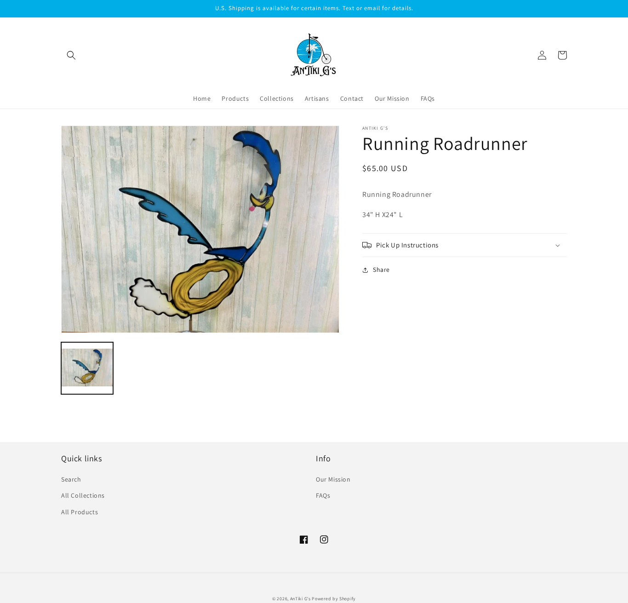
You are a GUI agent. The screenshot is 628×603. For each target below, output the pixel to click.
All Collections (83, 495)
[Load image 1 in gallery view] (87, 368)
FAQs (323, 495)
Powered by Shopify (334, 599)
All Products (79, 512)
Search (71, 479)
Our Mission (333, 479)
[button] (71, 55)
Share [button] (381, 269)
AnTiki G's (300, 599)
